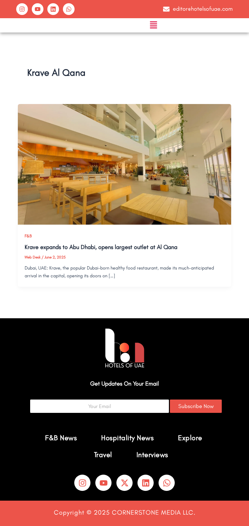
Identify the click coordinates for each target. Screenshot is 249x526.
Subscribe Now (196, 406)
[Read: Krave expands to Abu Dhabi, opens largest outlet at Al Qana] (124, 164)
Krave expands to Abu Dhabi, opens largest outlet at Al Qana (101, 247)
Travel (103, 454)
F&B (28, 235)
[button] (153, 25)
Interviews (152, 454)
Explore (190, 437)
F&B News (61, 437)
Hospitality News (127, 437)
